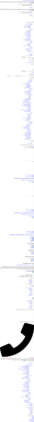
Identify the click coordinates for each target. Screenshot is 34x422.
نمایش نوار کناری (31, 146)
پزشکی (33, 214)
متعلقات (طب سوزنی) (25, 378)
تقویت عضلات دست (26, 101)
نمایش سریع (32, 175)
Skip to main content (31, 0)
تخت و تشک (28, 84)
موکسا (29, 93)
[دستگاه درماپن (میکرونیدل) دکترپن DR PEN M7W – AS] (27, 160)
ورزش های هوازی (27, 138)
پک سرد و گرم (27, 383)
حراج (31, 142)
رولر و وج (29, 106)
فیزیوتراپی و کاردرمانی (29, 94)
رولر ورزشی (28, 131)
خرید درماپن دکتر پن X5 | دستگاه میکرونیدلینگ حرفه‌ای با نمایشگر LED (21, 234)
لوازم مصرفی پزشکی (25, 83)
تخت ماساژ (28, 115)
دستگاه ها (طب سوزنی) (27, 91)
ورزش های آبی (28, 137)
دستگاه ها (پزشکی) (27, 85)
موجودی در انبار (30, 143)
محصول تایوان (30, 122)
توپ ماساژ (28, 116)
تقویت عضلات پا (26, 100)
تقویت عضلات (28, 125)
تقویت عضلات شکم (26, 128)
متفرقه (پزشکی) (26, 401)
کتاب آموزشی (28, 402)
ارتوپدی (29, 392)
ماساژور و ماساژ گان (27, 111)
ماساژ (29, 393)
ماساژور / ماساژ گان (26, 386)
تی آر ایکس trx (28, 129)
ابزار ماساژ (27, 394)
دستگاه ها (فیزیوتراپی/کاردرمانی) (25, 105)
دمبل (29, 130)
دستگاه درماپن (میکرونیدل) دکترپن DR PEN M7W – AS (24, 178)
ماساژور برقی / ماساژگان (25, 396)
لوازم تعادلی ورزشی (26, 390)
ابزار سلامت (30, 80)
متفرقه (31, 121)
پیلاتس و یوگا (28, 124)
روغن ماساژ (27, 395)
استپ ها (29, 95)
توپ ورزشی (27, 389)
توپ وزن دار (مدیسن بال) (26, 103)
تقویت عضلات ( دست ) (25, 126)
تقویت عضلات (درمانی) (27, 99)
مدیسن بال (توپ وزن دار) (26, 135)
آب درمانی (30, 79)
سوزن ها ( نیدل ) (26, 376)
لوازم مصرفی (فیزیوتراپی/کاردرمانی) (25, 109)
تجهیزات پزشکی (29, 214)
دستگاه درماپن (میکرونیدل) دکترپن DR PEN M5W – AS (24, 212)
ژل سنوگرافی (28, 86)
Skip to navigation (25, 0)
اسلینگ (29, 96)
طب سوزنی (30, 89)
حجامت (31, 88)
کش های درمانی (28, 107)
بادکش (29, 90)
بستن (33, 72)
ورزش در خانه (28, 136)
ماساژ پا (27, 119)
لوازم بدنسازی (28, 133)
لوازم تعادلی (27, 372)
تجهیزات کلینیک (28, 98)
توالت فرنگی (28, 81)
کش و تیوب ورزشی (27, 132)
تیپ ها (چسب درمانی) (27, 104)
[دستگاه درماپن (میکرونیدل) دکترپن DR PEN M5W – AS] (27, 195)
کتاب (31, 112)
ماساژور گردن (26, 120)
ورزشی (31, 123)
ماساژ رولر (28, 117)
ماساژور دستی (28, 110)
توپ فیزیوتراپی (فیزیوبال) (26, 102)
